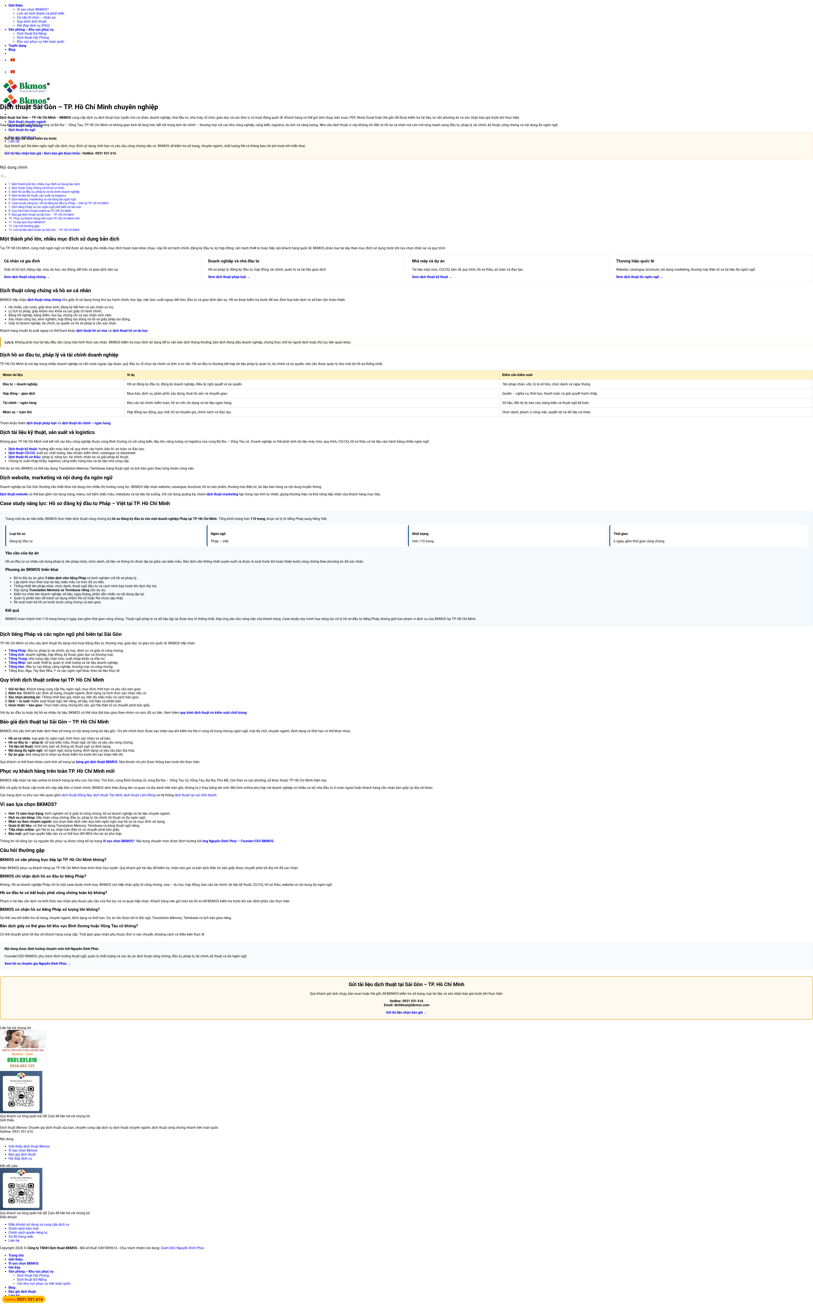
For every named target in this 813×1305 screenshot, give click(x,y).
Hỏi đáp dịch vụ (20, 1158)
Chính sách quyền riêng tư (27, 1233)
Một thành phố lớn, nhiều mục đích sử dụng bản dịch (46, 184)
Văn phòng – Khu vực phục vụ (31, 30)
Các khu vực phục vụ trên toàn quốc (44, 1284)
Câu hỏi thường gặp (26, 226)
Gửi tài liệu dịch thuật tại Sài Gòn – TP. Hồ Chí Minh (46, 230)
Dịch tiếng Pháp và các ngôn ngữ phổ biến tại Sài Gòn (46, 207)
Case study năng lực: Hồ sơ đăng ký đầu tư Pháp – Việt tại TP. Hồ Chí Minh (60, 203)
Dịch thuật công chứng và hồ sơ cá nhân (38, 188)
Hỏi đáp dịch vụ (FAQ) (33, 25)
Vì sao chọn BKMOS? (33, 9)
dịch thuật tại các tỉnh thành (196, 795)
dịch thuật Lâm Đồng (139, 795)
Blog (11, 50)
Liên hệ (13, 1241)
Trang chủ (16, 1255)
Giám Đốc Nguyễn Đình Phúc (182, 1248)
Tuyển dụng (17, 46)
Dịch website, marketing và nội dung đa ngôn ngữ (44, 199)
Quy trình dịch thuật (31, 21)
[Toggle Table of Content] (3, 177)
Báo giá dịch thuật (22, 1292)
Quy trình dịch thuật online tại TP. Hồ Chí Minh (41, 211)
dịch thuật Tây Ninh (107, 795)
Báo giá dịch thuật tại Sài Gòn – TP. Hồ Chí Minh (43, 214)
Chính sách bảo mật (23, 1228)
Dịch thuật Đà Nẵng (31, 34)
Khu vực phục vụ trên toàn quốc (40, 42)
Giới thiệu (15, 5)
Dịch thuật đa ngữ (21, 130)
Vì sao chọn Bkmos (22, 1150)
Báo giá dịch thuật (22, 1154)
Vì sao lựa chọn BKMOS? (29, 222)
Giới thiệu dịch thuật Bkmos (29, 1146)
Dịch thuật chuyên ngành (27, 122)
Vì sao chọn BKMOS (23, 1263)
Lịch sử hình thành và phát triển (40, 13)
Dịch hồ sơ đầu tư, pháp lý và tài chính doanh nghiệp (46, 192)
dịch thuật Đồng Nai (77, 795)
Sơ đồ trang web (20, 1237)
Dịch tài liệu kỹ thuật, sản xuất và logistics (39, 195)
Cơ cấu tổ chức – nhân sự (36, 17)
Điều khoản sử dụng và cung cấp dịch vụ (38, 1224)
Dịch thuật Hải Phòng (33, 38)
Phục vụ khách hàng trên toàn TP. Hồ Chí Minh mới (46, 218)
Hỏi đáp (14, 1267)
